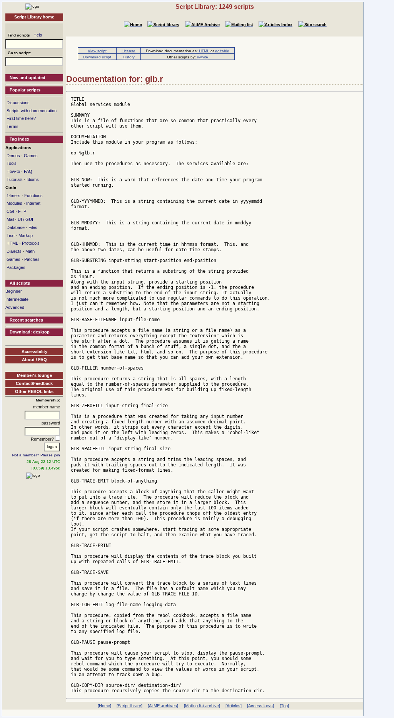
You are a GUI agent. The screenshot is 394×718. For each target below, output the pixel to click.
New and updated (27, 77)
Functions (33, 195)
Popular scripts (25, 90)
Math (30, 251)
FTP (22, 211)
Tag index (19, 139)
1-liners (13, 195)
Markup (25, 235)
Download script (97, 57)
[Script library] (129, 705)
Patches (32, 259)
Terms (12, 126)
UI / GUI (25, 219)
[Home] (32, 6)
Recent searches (26, 320)
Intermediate (16, 299)
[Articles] (233, 705)
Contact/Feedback (34, 383)
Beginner (13, 291)
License (128, 51)
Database (16, 227)
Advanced (14, 307)
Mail (10, 219)
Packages (16, 267)
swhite (202, 57)
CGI (10, 211)
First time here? (21, 118)
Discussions (18, 102)
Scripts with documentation (32, 110)
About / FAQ (34, 359)
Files (32, 227)
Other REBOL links (34, 391)
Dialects (14, 251)
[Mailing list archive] (202, 705)
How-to (13, 171)
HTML (12, 243)
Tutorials (15, 179)
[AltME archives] (163, 705)
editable (222, 51)
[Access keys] (260, 705)
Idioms (33, 179)
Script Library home (34, 17)
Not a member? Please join (36, 455)
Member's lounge (34, 375)
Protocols (31, 243)
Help (37, 35)
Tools (12, 163)
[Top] (284, 705)
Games (31, 155)
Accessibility (34, 351)
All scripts (20, 283)
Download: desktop (30, 332)
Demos (13, 155)
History (129, 57)
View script (97, 51)
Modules (14, 203)
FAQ (28, 171)
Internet (33, 203)
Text (11, 235)
